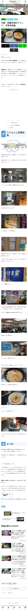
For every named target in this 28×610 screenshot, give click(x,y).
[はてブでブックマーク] (11, 469)
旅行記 (4, 19)
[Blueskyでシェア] (17, 465)
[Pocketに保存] (17, 469)
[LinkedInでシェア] (14, 473)
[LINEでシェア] (23, 469)
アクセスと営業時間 (14, 125)
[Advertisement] (14, 105)
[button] (14, 50)
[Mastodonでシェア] (11, 465)
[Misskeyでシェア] (23, 465)
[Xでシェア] (5, 465)
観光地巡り (10, 19)
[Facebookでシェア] (5, 469)
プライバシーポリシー (14, 603)
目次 (12, 122)
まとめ (11, 127)
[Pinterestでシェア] (8, 473)
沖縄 (16, 19)
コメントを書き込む (14, 588)
